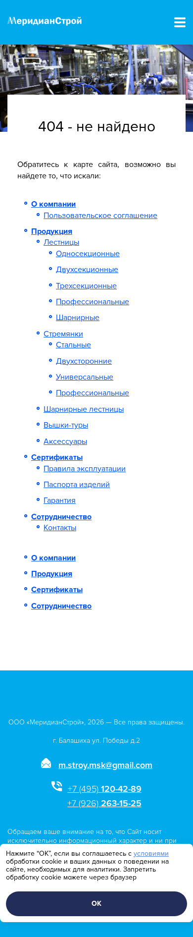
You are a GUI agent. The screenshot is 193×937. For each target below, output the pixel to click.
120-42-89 (105, 788)
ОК (96, 903)
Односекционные (88, 254)
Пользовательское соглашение (100, 215)
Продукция (51, 231)
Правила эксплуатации (85, 469)
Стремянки (63, 334)
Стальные (73, 345)
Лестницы (61, 242)
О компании (53, 204)
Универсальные (84, 377)
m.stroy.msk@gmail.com (105, 765)
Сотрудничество (61, 517)
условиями (151, 853)
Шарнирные (77, 318)
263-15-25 (104, 803)
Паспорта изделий (77, 485)
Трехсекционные (86, 286)
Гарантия (60, 500)
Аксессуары (65, 441)
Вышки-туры (66, 425)
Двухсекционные (87, 270)
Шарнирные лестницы (84, 409)
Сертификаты (57, 457)
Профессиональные (92, 302)
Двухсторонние (84, 361)
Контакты (60, 528)
